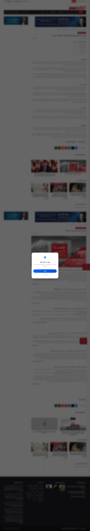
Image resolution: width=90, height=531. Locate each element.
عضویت (45, 271)
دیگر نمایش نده (45, 275)
